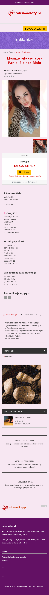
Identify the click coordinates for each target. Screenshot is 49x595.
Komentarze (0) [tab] (32, 315)
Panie (11, 52)
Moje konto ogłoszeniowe (24, 3)
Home (4, 52)
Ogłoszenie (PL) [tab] (11, 315)
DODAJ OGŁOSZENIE (35, 29)
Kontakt (5, 560)
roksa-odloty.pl (17, 507)
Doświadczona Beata (23, 417)
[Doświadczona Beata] (8, 420)
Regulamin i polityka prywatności (14, 557)
